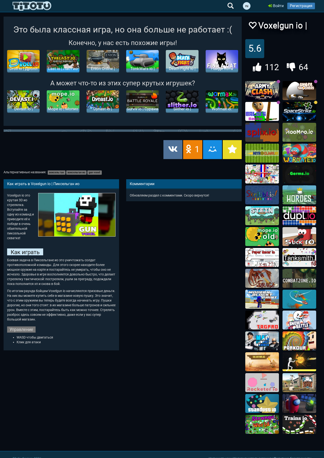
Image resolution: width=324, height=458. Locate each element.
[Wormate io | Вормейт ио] (299, 153)
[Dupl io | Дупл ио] (299, 215)
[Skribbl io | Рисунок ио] (262, 194)
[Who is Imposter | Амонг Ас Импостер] (299, 403)
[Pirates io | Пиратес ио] (299, 299)
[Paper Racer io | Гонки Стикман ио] (262, 257)
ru (246, 6)
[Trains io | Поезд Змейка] (299, 424)
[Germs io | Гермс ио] (299, 174)
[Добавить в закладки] (232, 149)
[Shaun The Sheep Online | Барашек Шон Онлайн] (299, 382)
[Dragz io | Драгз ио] (262, 278)
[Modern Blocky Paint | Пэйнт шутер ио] (262, 299)
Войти (278, 6)
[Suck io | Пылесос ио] (299, 236)
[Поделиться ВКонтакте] (172, 149)
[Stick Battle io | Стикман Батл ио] (299, 361)
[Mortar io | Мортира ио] (262, 361)
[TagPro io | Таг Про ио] (262, 320)
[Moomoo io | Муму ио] (299, 132)
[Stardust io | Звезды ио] (262, 403)
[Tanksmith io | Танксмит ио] (299, 257)
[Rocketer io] (262, 382)
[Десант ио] (262, 340)
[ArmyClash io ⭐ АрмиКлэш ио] (262, 90)
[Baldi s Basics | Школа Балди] (262, 111)
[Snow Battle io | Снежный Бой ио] (299, 320)
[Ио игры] (32, 6)
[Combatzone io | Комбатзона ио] (299, 278)
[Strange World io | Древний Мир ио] (262, 424)
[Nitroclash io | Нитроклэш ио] (262, 153)
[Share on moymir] (212, 149)
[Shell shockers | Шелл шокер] (299, 90)
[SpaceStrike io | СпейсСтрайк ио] (299, 111)
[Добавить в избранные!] (252, 26)
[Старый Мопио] (262, 236)
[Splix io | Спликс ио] (262, 132)
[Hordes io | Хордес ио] (299, 194)
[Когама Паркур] (299, 340)
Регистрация (301, 6)
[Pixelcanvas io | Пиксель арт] (262, 174)
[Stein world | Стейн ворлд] (262, 215)
